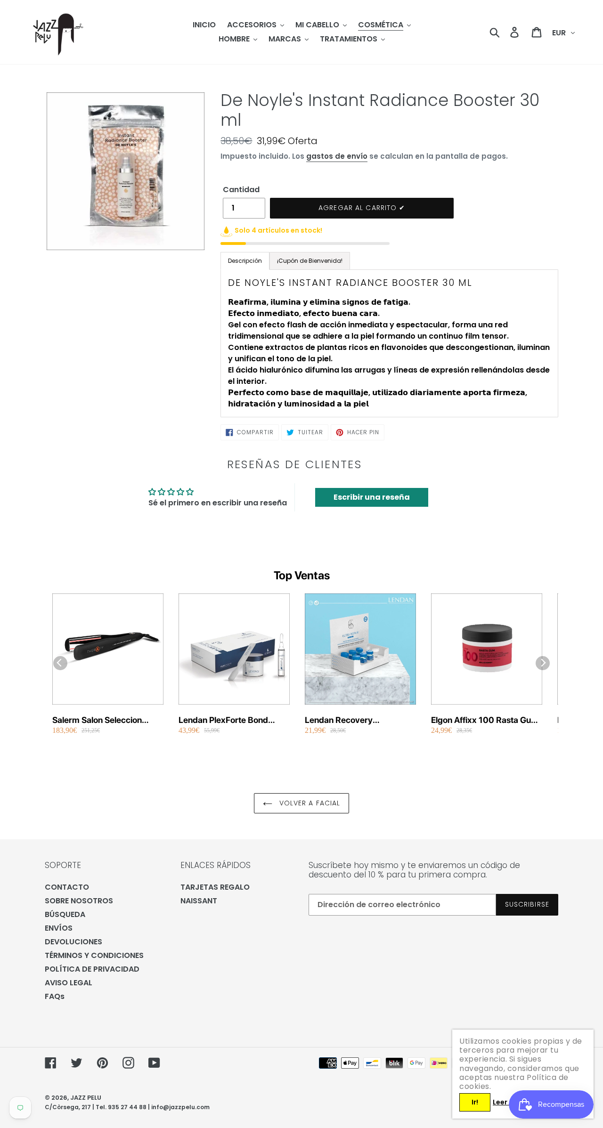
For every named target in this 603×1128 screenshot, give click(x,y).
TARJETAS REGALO (215, 887)
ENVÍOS (59, 928)
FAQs (55, 996)
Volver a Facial (309, 803)
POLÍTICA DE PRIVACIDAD (92, 969)
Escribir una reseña (372, 497)
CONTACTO (67, 887)
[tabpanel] (389, 343)
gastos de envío (336, 156)
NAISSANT (198, 900)
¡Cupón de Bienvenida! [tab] (309, 261)
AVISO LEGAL (68, 982)
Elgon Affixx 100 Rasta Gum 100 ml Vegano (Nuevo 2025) (484, 720)
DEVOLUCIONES (73, 941)
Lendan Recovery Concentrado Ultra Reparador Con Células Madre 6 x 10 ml (349, 720)
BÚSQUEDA (65, 914)
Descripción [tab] (245, 261)
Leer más (508, 1102)
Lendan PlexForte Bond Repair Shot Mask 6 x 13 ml (231, 720)
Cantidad (241, 189)
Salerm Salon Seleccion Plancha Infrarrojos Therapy (106, 720)
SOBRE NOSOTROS (79, 900)
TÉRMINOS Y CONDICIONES (94, 955)
